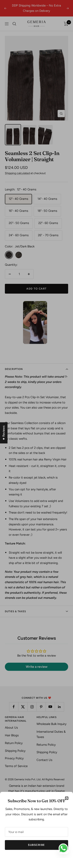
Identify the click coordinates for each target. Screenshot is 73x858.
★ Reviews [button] (3, 432)
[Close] (66, 798)
